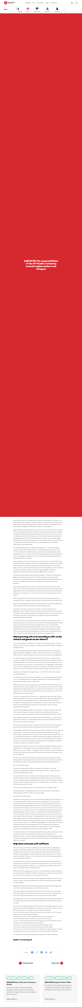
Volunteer (47, 11)
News (27, 11)
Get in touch (37, 11)
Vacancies (57, 11)
